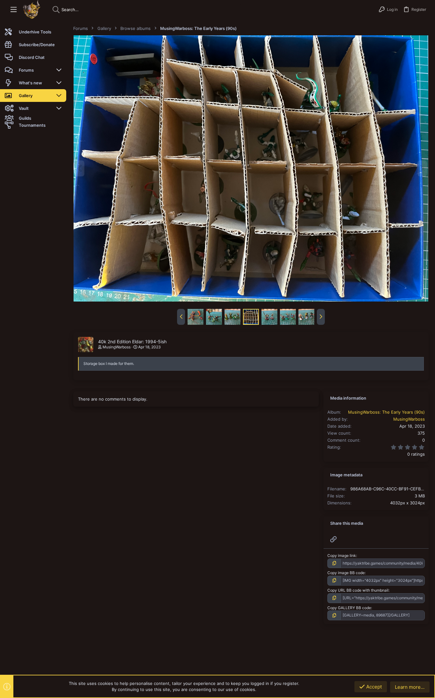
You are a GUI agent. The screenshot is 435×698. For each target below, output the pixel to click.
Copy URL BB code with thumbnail (358, 590)
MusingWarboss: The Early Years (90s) (386, 412)
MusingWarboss (117, 347)
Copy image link (341, 555)
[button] (13, 9)
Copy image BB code (346, 572)
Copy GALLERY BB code (349, 607)
